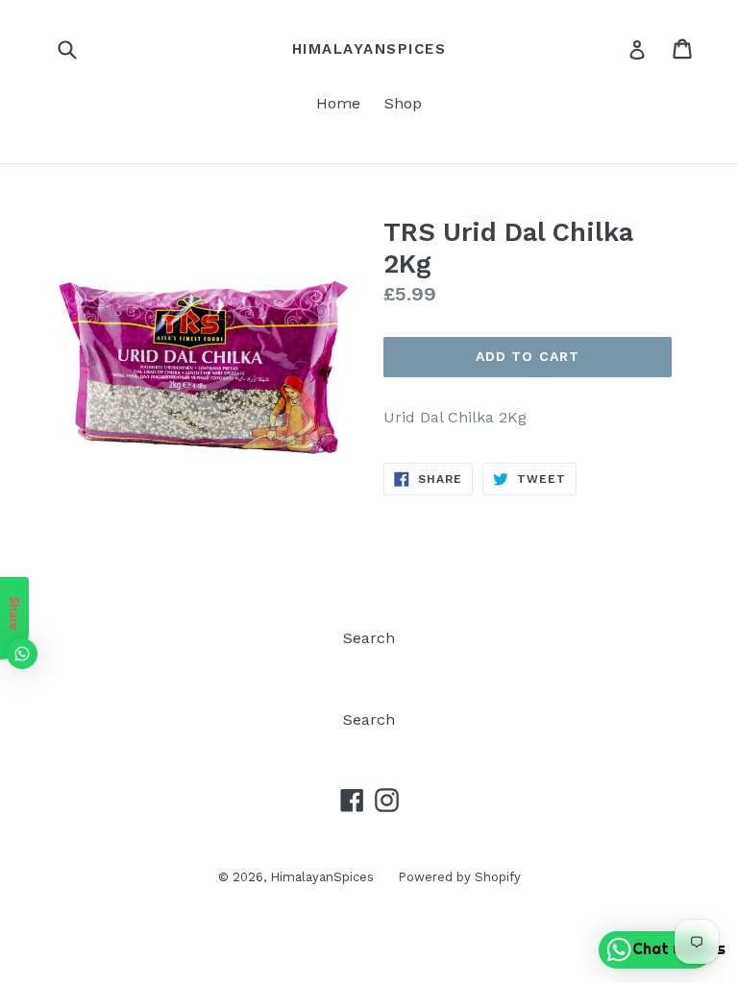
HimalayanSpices (369, 49)
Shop (403, 103)
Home (338, 103)
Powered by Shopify (459, 877)
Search (369, 638)
